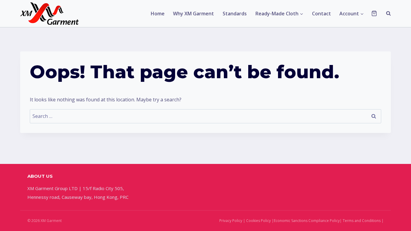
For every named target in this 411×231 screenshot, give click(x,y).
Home (158, 13)
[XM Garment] (50, 14)
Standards (235, 13)
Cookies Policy (258, 220)
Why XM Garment (193, 13)
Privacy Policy (230, 220)
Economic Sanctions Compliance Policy (307, 220)
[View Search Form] (385, 13)
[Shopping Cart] (374, 13)
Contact (321, 13)
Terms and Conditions (362, 220)
